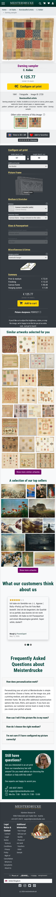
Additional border (14, 163)
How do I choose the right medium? (23, 726)
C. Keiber (39, 10)
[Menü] (3, 3)
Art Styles (12, 10)
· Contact (7, 834)
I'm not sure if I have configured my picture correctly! (27, 737)
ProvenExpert (21, 634)
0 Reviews (33, 140)
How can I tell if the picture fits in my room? (27, 717)
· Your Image (21, 831)
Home (4, 10)
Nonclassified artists (26, 10)
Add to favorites (40, 135)
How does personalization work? (22, 681)
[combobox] (28, 166)
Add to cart (30, 303)
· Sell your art (21, 834)
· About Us (7, 868)
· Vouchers (20, 846)
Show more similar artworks (28, 472)
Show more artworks (28, 570)
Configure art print (30, 86)
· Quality (20, 837)
